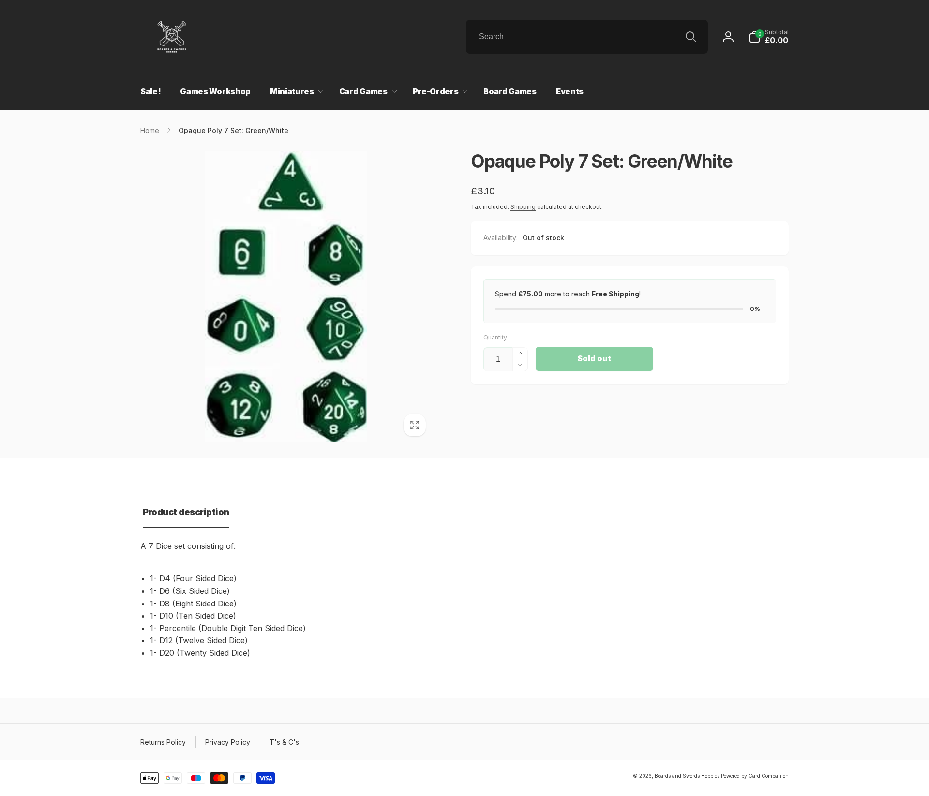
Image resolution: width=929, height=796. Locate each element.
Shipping (523, 206)
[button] (769, 36)
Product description (186, 512)
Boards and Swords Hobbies (687, 776)
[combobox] (587, 37)
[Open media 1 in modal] (286, 296)
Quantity (495, 337)
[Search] (691, 36)
